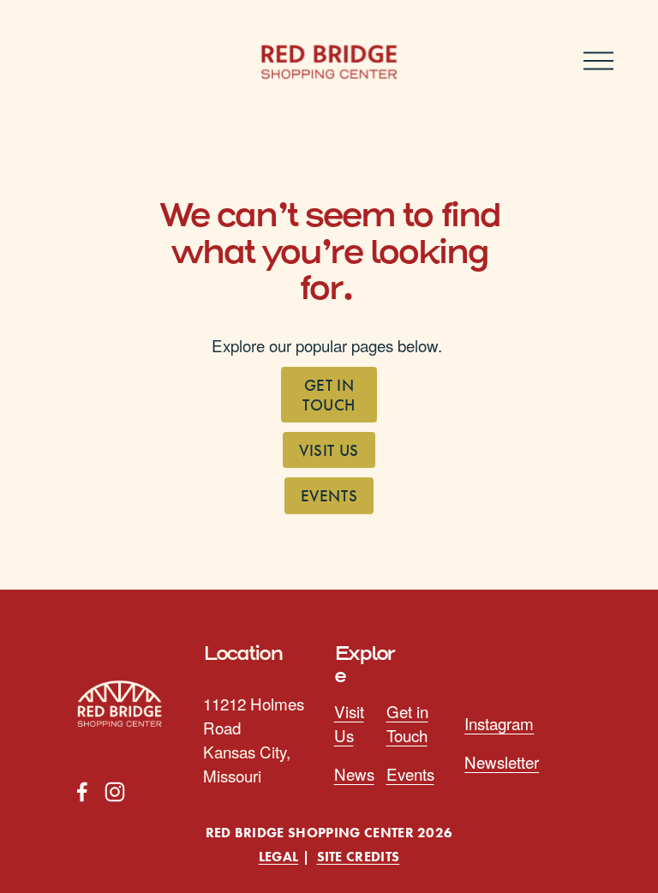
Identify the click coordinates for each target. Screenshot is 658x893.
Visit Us (329, 450)
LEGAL (279, 857)
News (354, 773)
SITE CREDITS (358, 857)
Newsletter (501, 761)
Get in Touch (329, 395)
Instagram (499, 722)
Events (329, 496)
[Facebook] (82, 792)
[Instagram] (115, 792)
